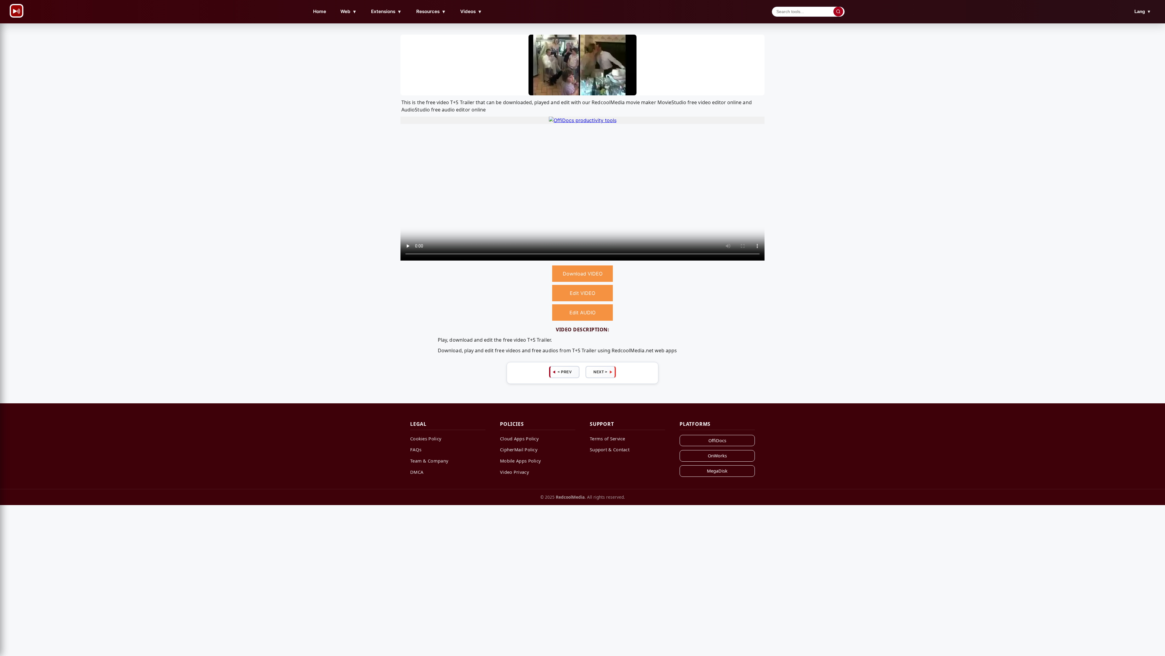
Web (348, 12)
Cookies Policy (425, 439)
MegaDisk (717, 471)
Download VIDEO (583, 274)
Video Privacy (514, 472)
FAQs (415, 449)
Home (319, 11)
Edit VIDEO (582, 293)
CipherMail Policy (519, 449)
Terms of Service (607, 439)
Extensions (386, 12)
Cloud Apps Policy (519, 439)
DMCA (416, 472)
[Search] (838, 11)
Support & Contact (610, 449)
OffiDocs (717, 440)
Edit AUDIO (582, 312)
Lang (1142, 11)
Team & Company (429, 461)
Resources (431, 12)
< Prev (565, 372)
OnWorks (717, 456)
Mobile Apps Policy (520, 461)
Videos (471, 12)
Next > (600, 372)
